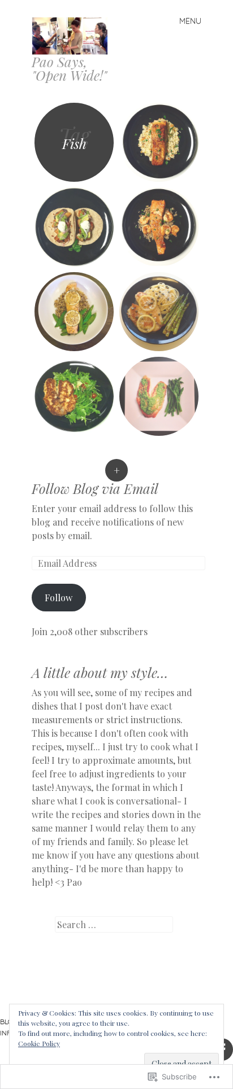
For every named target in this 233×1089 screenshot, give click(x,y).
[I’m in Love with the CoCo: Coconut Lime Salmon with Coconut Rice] (159, 142)
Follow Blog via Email (95, 488)
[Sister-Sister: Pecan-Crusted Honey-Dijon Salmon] (74, 311)
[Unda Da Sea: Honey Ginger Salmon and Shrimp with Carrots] (159, 226)
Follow (58, 597)
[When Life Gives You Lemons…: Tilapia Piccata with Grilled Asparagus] (159, 311)
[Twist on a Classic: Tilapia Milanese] (74, 396)
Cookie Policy (39, 1043)
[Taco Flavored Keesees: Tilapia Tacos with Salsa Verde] (74, 226)
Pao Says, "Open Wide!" (69, 68)
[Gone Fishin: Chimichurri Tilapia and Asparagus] (159, 396)
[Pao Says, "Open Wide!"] (74, 35)
